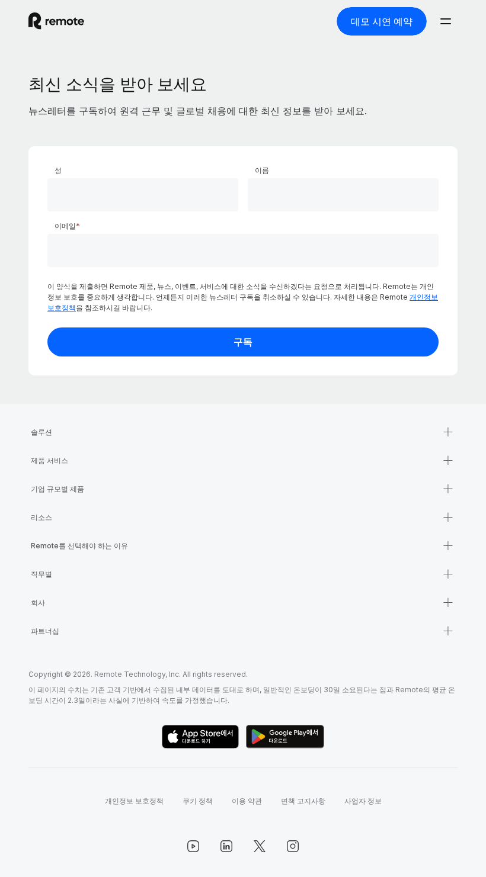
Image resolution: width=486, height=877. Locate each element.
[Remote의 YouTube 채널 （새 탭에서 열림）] (193, 846)
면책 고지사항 (303, 800)
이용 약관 (247, 800)
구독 (243, 342)
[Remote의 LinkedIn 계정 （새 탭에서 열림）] (226, 846)
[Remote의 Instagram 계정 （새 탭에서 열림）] (293, 846)
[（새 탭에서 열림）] (200, 736)
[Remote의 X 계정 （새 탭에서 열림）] (259, 846)
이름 (262, 170)
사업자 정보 (363, 800)
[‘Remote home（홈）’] (56, 21)
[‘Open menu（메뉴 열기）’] (446, 21)
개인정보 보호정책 (134, 800)
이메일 (65, 225)
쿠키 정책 (198, 800)
